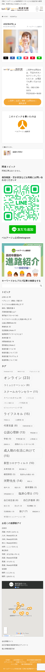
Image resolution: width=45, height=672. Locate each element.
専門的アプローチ (10, 315)
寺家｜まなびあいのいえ (11, 554)
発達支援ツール (8, 349)
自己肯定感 (11, 500)
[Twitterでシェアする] (5, 58)
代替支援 (11, 425)
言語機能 (31, 506)
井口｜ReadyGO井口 (9, 543)
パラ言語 (23, 403)
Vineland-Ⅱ (8, 371)
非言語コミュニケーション (14, 517)
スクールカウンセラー (21, 391)
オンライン (17, 378)
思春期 (7, 444)
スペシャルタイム (12, 398)
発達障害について (9, 360)
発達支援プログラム (10, 356)
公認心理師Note (9, 323)
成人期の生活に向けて (19, 453)
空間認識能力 (9, 494)
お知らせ (6, 297)
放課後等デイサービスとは (12, 334)
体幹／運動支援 (8, 308)
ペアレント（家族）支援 (12, 301)
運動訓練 (36, 511)
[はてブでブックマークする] (19, 58)
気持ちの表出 (27, 474)
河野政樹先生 (8, 341)
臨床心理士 (28, 493)
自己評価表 (31, 500)
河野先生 (13, 480)
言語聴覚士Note (9, 330)
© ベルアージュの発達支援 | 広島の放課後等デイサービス (22, 669)
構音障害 (9, 474)
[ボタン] (37, 8)
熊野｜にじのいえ (8, 573)
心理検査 (33, 439)
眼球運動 (31, 487)
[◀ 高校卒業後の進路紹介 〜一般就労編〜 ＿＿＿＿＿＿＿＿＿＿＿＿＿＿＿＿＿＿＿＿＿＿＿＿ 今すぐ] (22, 264)
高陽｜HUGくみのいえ (10, 532)
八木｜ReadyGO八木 (9, 535)
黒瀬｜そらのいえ (8, 561)
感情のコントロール (24, 444)
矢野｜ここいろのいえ (10, 547)
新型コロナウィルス (19, 462)
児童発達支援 (27, 426)
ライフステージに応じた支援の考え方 (17, 319)
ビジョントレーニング (13, 408)
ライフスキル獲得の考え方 (12, 304)
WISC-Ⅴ (21, 371)
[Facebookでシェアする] (12, 58)
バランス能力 (9, 403)
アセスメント (34, 371)
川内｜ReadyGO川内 (9, 539)
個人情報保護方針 (27, 664)
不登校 (7, 420)
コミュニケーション (17, 385)
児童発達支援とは (9, 312)
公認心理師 (14, 432)
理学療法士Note (8, 345)
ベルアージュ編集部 (35, 26)
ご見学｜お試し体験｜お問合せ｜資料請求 (22, 101)
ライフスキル (17, 414)
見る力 (18, 506)
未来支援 (6, 338)
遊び (23, 511)
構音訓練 (23, 469)
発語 (17, 487)
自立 (7, 506)
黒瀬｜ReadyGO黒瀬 (9, 565)
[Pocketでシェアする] (25, 58)
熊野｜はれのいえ (8, 576)
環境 (29, 481)
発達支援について (9, 353)
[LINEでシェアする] (39, 58)
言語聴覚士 (9, 511)
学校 (7, 439)
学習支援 (20, 439)
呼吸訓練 (34, 433)
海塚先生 (6, 327)
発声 (7, 487)
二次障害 (19, 420)
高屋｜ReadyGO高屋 (9, 558)
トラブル (30, 398)
